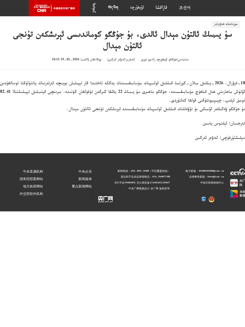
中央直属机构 (33, 172)
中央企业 (85, 172)
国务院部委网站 (31, 179)
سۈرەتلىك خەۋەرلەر (226, 24)
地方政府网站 (33, 187)
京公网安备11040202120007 (153, 183)
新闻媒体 (85, 179)
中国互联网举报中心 (212, 183)
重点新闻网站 (82, 187)
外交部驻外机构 (31, 194)
